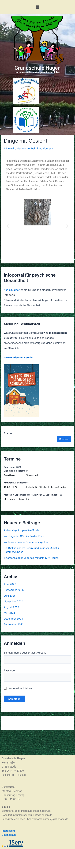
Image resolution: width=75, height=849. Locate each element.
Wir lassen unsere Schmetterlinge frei (26, 542)
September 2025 (14, 590)
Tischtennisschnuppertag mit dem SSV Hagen (31, 557)
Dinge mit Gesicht (25, 141)
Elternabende (32, 475)
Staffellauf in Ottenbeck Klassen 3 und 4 (45, 487)
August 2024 (11, 607)
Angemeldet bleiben (20, 688)
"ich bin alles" (12, 289)
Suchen (64, 439)
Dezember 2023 (13, 618)
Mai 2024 (9, 613)
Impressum (8, 830)
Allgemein (9, 148)
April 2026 (10, 584)
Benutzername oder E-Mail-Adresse (25, 652)
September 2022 (14, 624)
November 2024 (13, 601)
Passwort (9, 670)
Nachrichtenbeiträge (29, 148)
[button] (37, 7)
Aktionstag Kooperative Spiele (21, 530)
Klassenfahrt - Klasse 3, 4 (16, 499)
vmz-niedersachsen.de (18, 357)
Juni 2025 (10, 595)
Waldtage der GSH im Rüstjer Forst (24, 536)
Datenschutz (9, 834)
